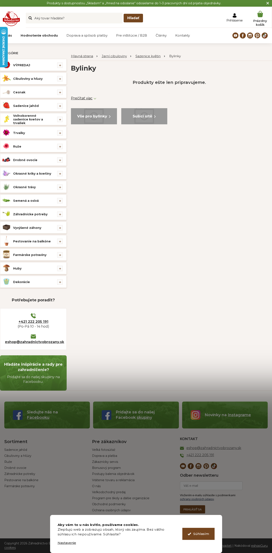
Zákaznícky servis (105, 462)
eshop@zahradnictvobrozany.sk (33, 342)
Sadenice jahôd (26, 106)
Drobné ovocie (25, 160)
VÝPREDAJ (21, 65)
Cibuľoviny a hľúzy (17, 456)
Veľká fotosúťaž (103, 450)
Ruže (17, 146)
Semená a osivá (26, 201)
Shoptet (225, 546)
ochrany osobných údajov (197, 499)
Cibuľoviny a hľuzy (28, 79)
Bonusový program (106, 468)
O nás (96, 486)
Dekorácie (21, 282)
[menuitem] (39, 35)
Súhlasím (201, 534)
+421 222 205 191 (33, 322)
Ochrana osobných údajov (111, 510)
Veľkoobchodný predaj (109, 492)
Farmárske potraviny (29, 255)
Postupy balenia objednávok (113, 474)
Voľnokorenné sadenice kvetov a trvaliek (28, 119)
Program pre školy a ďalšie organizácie (120, 498)
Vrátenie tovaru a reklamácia (113, 480)
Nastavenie (67, 542)
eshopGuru (259, 546)
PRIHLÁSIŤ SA (192, 509)
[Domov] (84, 56)
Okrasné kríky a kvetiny (32, 174)
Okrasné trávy (24, 187)
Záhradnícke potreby (30, 214)
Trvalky (19, 133)
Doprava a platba (104, 456)
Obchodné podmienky (109, 504)
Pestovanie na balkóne (32, 241)
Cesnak (19, 92)
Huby (17, 268)
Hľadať (133, 18)
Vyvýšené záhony (27, 228)
